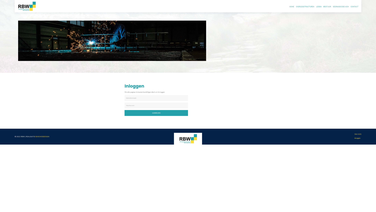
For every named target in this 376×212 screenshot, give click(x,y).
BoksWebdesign (42, 137)
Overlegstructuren (305, 7)
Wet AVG (357, 134)
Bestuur (327, 7)
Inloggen (357, 138)
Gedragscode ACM (341, 7)
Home (291, 7)
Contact (354, 7)
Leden (318, 7)
